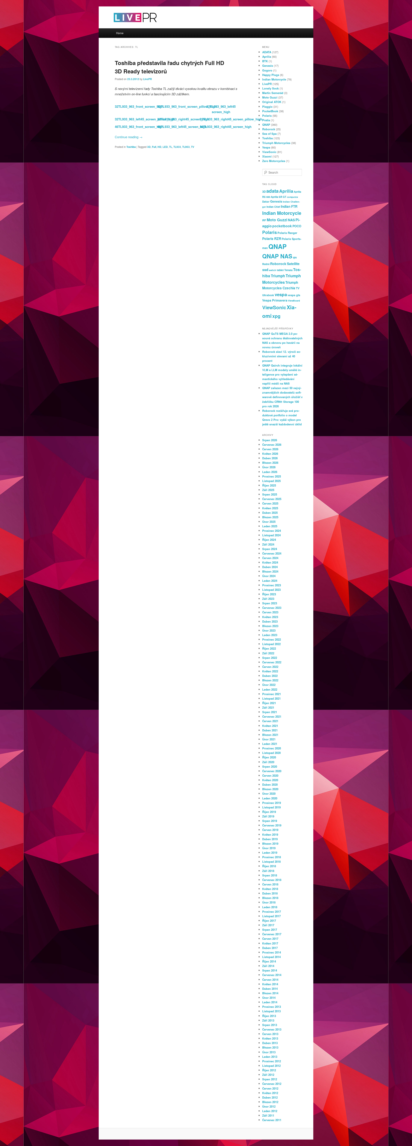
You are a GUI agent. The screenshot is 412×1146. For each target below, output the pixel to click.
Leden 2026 (269, 472)
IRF (264, 220)
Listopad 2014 (271, 957)
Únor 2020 (269, 793)
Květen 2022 (270, 671)
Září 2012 (268, 1075)
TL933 (177, 147)
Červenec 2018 (271, 880)
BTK (265, 61)
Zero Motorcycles (273, 161)
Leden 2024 (269, 581)
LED (165, 147)
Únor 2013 (269, 1052)
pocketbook (282, 225)
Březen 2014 (270, 993)
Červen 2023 (270, 612)
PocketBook (270, 111)
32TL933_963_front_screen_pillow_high (187, 106)
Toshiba (131, 147)
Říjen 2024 (269, 540)
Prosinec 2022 (271, 639)
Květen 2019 (270, 834)
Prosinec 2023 (271, 585)
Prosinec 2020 (271, 748)
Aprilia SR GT (278, 197)
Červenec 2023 (271, 608)
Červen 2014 (270, 980)
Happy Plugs (270, 75)
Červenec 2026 (271, 445)
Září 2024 (268, 544)
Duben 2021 (270, 730)
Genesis (267, 66)
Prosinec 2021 (271, 694)
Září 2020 (268, 762)
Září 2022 (268, 653)
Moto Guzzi (269, 97)
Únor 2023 (269, 630)
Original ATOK (271, 102)
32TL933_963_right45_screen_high (183, 119)
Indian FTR (289, 206)
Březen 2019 (270, 843)
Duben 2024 (270, 567)
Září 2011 (268, 1115)
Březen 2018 (270, 898)
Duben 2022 (270, 676)
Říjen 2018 (269, 866)
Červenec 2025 (271, 499)
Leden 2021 (269, 744)
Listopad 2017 (271, 916)
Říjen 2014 (269, 961)
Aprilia (266, 57)
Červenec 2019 (271, 825)
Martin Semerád (272, 93)
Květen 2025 (270, 508)
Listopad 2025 (271, 481)
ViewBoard (294, 300)
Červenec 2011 (271, 1120)
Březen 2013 (270, 1047)
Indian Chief (273, 206)
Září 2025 (268, 490)
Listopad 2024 (271, 535)
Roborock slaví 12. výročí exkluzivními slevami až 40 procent (281, 356)
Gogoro (267, 70)
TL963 (186, 147)
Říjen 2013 (269, 1016)
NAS (291, 220)
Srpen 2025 (269, 494)
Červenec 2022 (271, 662)
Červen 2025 (270, 503)
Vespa (266, 147)
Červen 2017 (270, 939)
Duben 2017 (270, 948)
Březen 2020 (270, 789)
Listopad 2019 (271, 807)
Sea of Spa (269, 134)
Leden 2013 (269, 1057)
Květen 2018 (270, 889)
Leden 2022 (269, 689)
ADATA (266, 52)
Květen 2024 (270, 562)
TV (192, 147)
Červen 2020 (270, 775)
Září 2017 (268, 925)
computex (292, 197)
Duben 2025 (270, 513)
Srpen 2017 (269, 930)
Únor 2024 (269, 576)
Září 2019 (268, 816)
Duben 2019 (270, 839)
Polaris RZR (271, 238)
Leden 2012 (269, 1111)
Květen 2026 (270, 454)
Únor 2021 (269, 739)
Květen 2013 (270, 1038)
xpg (276, 316)
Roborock (268, 129)
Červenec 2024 (271, 553)
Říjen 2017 (269, 921)
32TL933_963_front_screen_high (139, 106)
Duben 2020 (270, 784)
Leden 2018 (269, 907)
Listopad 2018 (271, 862)
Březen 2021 (270, 735)
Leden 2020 (269, 798)
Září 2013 (268, 1020)
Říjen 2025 (269, 485)
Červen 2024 (270, 558)
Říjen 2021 (269, 703)
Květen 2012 (270, 1093)
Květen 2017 (270, 943)
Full (154, 147)
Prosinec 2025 (271, 476)
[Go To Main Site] (128, 25)
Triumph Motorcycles (276, 143)
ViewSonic (269, 152)
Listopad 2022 (271, 644)
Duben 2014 (270, 989)
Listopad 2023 (271, 590)
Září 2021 (268, 707)
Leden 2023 (269, 635)
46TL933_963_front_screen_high (139, 126)
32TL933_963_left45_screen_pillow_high (145, 119)
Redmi (266, 264)
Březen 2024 (270, 571)
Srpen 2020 (269, 766)
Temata (288, 270)
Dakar (266, 201)
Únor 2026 (269, 467)
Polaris (267, 116)
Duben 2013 (270, 1043)
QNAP (266, 125)
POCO (296, 226)
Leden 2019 (269, 852)
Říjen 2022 (269, 648)
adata (272, 190)
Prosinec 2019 (271, 803)
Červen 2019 (270, 830)
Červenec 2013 (271, 1029)
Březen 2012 (270, 1102)
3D (149, 147)
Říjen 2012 (269, 1070)
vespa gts (294, 295)
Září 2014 (268, 966)
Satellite (293, 263)
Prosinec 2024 (271, 531)
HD (159, 147)
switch (272, 270)
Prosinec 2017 (271, 912)
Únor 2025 (269, 522)
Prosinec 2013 (271, 1007)
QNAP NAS (277, 256)
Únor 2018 (269, 902)
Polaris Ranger (287, 233)
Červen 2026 (270, 449)
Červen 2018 (270, 884)
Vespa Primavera (274, 300)
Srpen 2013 (269, 1025)
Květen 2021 (270, 726)
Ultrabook (268, 295)
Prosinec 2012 (271, 1061)
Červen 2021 (270, 721)
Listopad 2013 (271, 1011)
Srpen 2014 (269, 970)
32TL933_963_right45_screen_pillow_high (231, 119)
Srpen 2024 (269, 549)
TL (170, 147)
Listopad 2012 (271, 1066)
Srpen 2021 (269, 712)
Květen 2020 (270, 780)
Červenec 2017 (271, 934)
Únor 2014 (269, 998)
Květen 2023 (270, 617)
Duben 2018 (270, 893)
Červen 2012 (270, 1088)
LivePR (147, 79)
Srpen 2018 (269, 875)
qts (295, 257)
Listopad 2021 (271, 698)
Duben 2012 (270, 1097)
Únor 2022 (269, 685)
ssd (265, 269)
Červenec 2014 (271, 975)
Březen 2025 (270, 517)
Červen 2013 (270, 1034)
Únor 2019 (269, 848)
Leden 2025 (269, 526)
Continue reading (128, 137)
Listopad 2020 (271, 753)
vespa (281, 294)
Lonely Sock (270, 88)
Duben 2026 (270, 458)
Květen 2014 (270, 984)
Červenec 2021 (271, 716)
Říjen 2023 (269, 594)
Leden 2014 (269, 1002)
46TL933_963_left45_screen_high (182, 126)
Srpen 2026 (269, 440)
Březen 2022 (270, 680)
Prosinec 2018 (271, 857)
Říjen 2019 (269, 812)
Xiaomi (267, 156)
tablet (280, 270)
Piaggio (267, 107)
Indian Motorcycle (274, 79)
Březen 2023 (270, 626)
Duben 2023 (270, 621)
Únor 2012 (269, 1106)
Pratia (266, 120)
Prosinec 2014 (271, 952)
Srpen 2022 (269, 658)
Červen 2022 (270, 667)
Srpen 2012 (269, 1079)
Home (119, 33)
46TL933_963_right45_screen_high (225, 126)
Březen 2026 (270, 463)
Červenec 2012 (271, 1084)
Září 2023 (268, 599)
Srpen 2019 (269, 821)
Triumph (278, 275)
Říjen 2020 (269, 757)
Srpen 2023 (269, 603)
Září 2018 (268, 871)
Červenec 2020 (271, 771)
